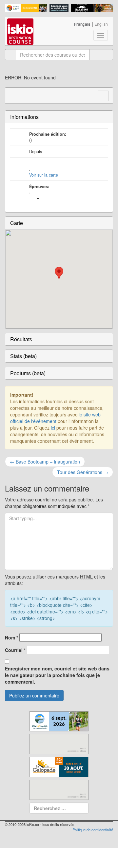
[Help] (95, 54)
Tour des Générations (82, 472)
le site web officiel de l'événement (55, 417)
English (101, 24)
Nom (11, 637)
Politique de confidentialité (92, 829)
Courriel (15, 650)
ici (53, 427)
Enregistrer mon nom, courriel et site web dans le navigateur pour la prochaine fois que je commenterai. (57, 675)
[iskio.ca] (20, 25)
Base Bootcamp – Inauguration (45, 461)
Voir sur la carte (43, 175)
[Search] (107, 54)
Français (82, 24)
